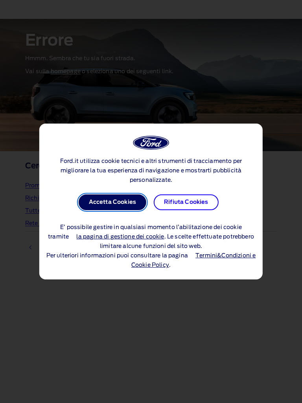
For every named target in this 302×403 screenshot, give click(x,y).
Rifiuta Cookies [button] (186, 202)
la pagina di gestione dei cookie (120, 237)
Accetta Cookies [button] (112, 202)
